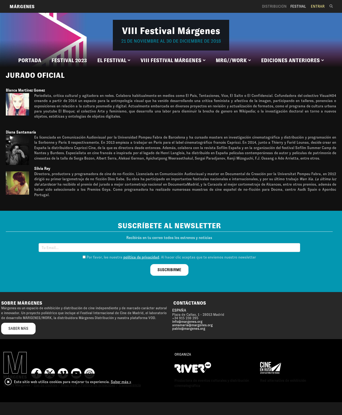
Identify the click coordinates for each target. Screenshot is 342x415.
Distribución (274, 6)
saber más (18, 328)
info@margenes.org (187, 321)
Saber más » (121, 382)
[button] (114, 60)
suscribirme (169, 270)
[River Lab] (192, 367)
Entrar (318, 6)
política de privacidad (141, 257)
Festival (298, 6)
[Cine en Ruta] (270, 367)
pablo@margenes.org (188, 328)
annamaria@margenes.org (192, 325)
